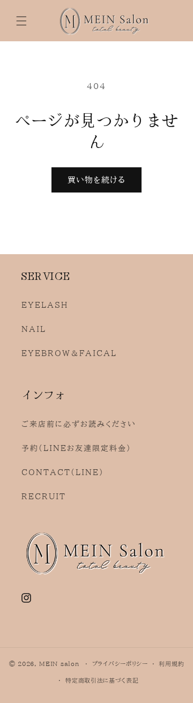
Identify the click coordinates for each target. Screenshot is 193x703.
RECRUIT (43, 496)
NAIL (33, 329)
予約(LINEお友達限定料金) (76, 448)
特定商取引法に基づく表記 (101, 680)
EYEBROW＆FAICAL (69, 353)
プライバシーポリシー (120, 664)
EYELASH (44, 305)
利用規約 (171, 664)
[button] (21, 21)
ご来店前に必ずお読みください (78, 424)
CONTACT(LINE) (62, 472)
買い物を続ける (96, 180)
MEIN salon (59, 664)
